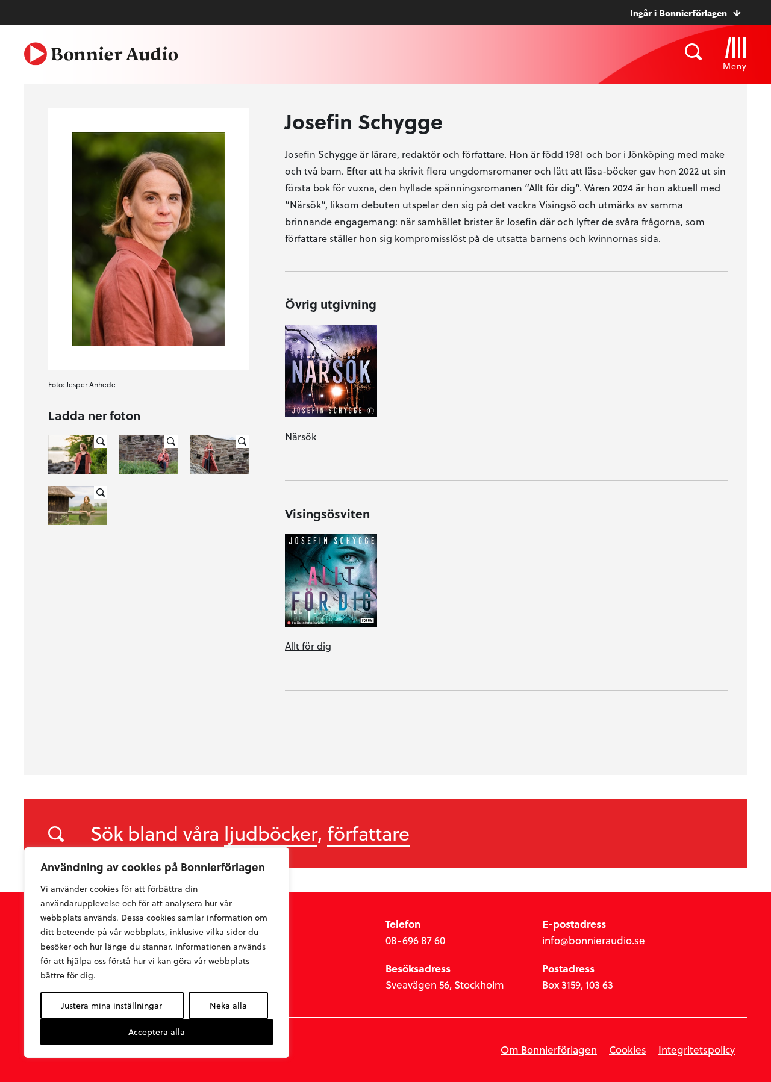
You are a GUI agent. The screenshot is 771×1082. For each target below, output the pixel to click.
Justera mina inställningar (111, 1005)
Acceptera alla (156, 1031)
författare (368, 832)
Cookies (627, 1049)
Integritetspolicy (696, 1049)
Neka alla (228, 1005)
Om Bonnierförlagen (549, 1049)
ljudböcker (270, 832)
